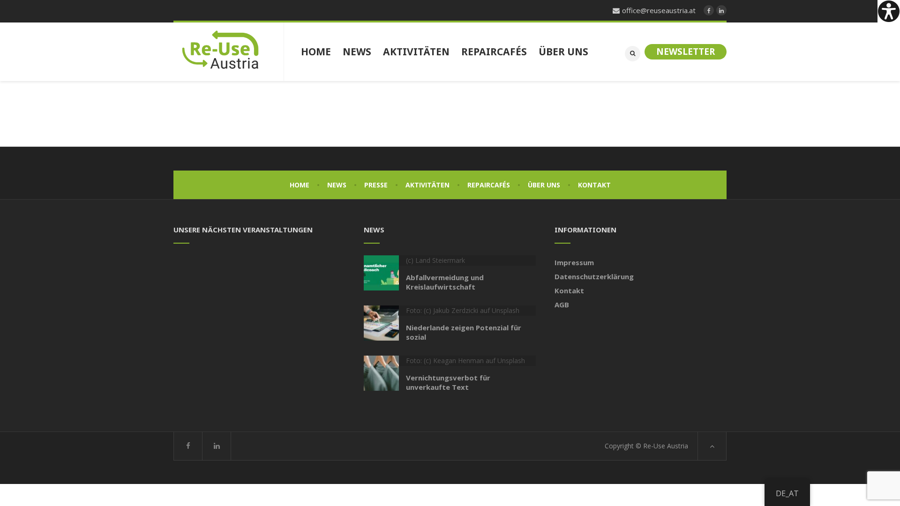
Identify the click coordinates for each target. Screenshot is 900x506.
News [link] (336, 184)
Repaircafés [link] (488, 184)
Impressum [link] (574, 262)
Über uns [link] (544, 184)
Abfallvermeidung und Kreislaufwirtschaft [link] (445, 282)
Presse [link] (376, 184)
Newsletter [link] (685, 51)
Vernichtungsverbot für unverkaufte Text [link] (448, 382)
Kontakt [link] (594, 184)
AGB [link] (562, 304)
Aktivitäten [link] (427, 184)
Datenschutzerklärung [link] (594, 276)
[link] (889, 11)
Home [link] (299, 184)
